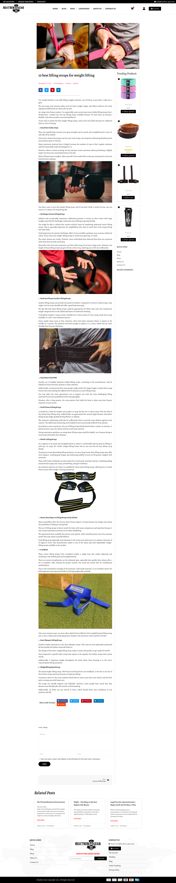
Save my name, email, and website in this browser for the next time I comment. (71, 759)
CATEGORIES (84, 8)
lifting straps (92, 100)
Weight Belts (128, 147)
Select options (129, 111)
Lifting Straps (128, 191)
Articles (68, 83)
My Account (8, 1)
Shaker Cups (128, 233)
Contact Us (110, 8)
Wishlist (41, 1)
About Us (97, 8)
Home (55, 8)
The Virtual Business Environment (51, 802)
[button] (40, 90)
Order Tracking (25, 1)
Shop (72, 8)
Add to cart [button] (129, 197)
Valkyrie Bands (128, 104)
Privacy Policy (114, 870)
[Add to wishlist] (119, 79)
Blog (64, 8)
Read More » (41, 820)
